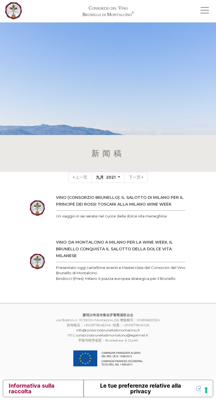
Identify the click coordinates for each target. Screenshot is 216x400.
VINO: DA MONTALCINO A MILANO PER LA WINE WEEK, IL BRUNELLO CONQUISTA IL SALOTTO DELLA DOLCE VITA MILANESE (114, 249)
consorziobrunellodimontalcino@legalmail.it (112, 335)
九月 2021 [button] (106, 177)
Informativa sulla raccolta (32, 388)
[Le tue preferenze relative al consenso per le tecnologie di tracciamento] (206, 390)
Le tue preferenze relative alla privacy (140, 388)
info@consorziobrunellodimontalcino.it (108, 330)
